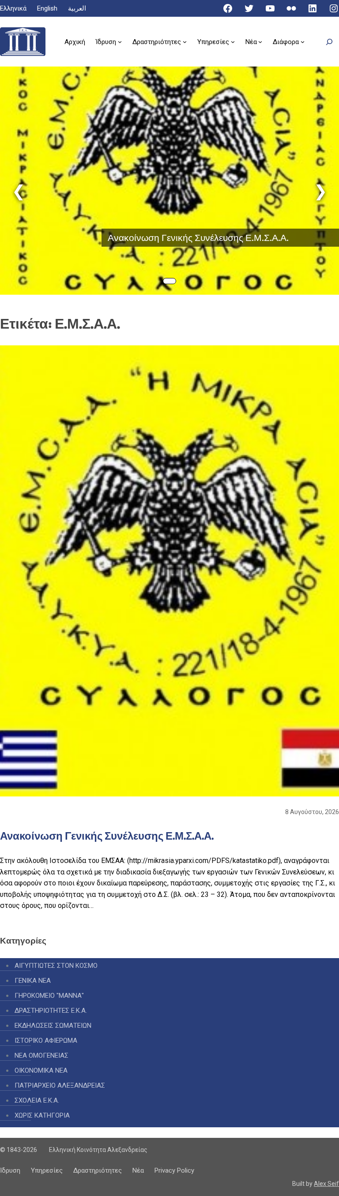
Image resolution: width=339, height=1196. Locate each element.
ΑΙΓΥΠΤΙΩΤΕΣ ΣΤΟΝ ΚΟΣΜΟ (56, 966)
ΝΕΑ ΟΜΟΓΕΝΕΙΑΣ (41, 1055)
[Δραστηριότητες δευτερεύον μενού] (185, 42)
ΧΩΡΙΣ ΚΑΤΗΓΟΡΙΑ (42, 1115)
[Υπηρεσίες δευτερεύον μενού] (233, 42)
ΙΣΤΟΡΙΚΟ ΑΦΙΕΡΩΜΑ (46, 1040)
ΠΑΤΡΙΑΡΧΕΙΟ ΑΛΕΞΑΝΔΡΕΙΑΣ (60, 1085)
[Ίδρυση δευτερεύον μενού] (120, 42)
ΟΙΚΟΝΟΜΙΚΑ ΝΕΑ (41, 1070)
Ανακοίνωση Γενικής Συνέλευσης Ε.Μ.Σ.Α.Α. (198, 237)
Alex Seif (326, 1183)
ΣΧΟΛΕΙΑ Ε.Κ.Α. (37, 1100)
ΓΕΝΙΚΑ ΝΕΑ (33, 981)
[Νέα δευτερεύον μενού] (260, 42)
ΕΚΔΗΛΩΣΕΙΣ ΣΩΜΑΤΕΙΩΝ (53, 1025)
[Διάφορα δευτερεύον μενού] (303, 42)
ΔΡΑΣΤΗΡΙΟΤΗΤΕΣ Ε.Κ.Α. (51, 1011)
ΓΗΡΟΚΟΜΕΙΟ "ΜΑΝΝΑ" (49, 996)
